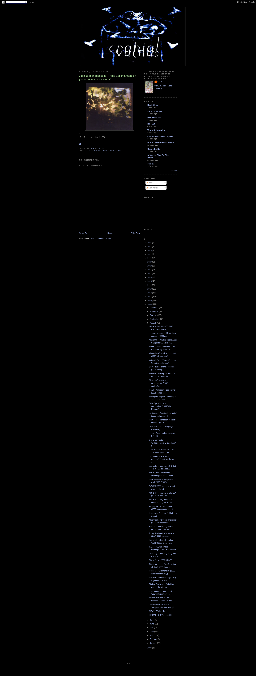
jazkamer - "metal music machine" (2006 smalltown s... (161, 459)
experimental (93, 150)
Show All (174, 170)
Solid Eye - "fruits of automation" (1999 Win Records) (160, 406)
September (155, 319)
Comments (153, 188)
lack (159, 81)
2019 (149, 266)
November (154, 311)
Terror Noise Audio (156, 130)
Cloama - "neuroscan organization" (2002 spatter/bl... (158, 383)
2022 (149, 254)
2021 (149, 258)
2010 (149, 300)
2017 (149, 273)
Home (109, 233)
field (104, 150)
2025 (149, 243)
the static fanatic (154, 111)
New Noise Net (154, 118)
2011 (149, 297)
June (152, 624)
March (153, 635)
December (154, 307)
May (152, 628)
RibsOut (151, 124)
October (153, 315)
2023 (149, 250)
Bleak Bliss (152, 105)
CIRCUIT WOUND (157, 611)
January (153, 643)
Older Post (135, 233)
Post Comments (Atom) (101, 238)
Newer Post (84, 233)
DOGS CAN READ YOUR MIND (161, 143)
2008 (149, 648)
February (154, 639)
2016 (149, 277)
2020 (149, 262)
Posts (150, 183)
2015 (149, 281)
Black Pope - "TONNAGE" (160, 560)
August (153, 323)
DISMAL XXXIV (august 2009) (162, 615)
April (152, 631)
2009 (149, 304)
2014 (149, 285)
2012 (149, 293)
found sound (114, 150)
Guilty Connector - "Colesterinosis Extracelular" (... (162, 443)
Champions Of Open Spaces (160, 136)
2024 (149, 246)
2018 (149, 270)
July (152, 620)
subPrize (151, 164)
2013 (149, 289)
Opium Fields (153, 149)
